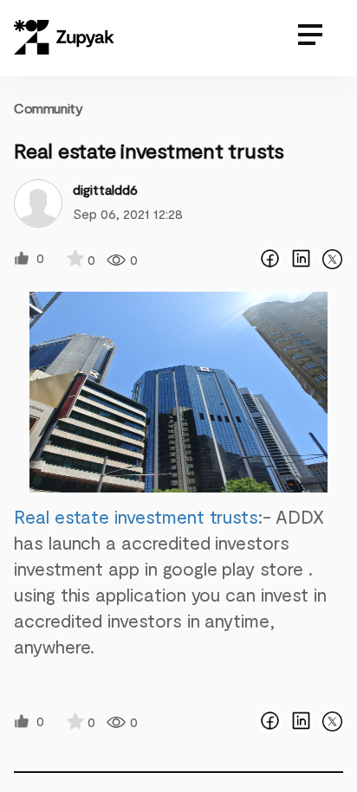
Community (48, 108)
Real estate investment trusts (136, 516)
